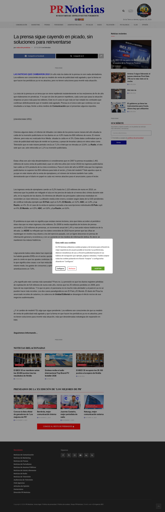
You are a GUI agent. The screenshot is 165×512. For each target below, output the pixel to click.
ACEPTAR (98, 268)
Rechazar (72, 268)
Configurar (60, 268)
